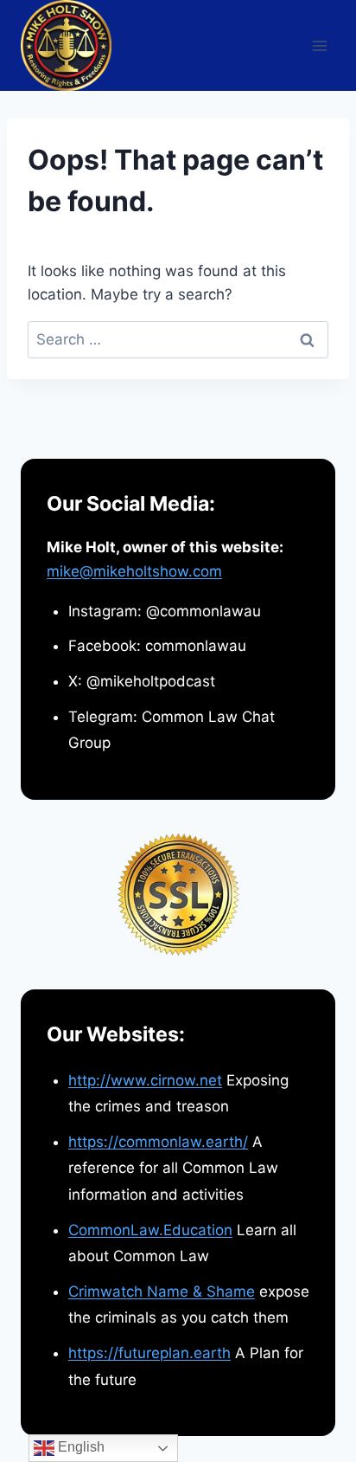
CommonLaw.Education (150, 1230)
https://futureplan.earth (149, 1353)
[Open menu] (319, 45)
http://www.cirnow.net (145, 1080)
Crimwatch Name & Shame (161, 1291)
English (79, 1446)
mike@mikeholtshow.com (134, 571)
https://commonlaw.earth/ (158, 1141)
